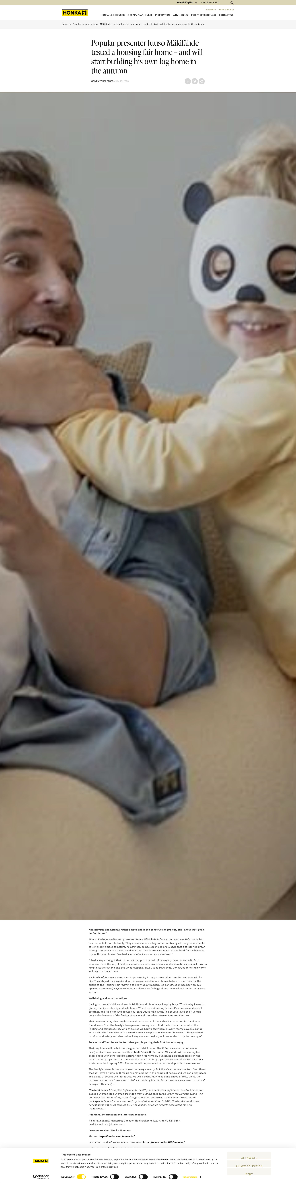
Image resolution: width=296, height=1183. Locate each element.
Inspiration (162, 15)
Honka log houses (113, 15)
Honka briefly (226, 9)
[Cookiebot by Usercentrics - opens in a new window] (40, 1177)
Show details (190, 1177)
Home (65, 24)
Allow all (249, 1158)
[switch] (114, 1176)
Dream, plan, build (140, 15)
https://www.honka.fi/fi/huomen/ (164, 1142)
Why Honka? (180, 15)
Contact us (226, 15)
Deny (249, 1174)
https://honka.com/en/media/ (117, 1136)
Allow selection (249, 1166)
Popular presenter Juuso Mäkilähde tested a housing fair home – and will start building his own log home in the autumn (138, 24)
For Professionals (203, 15)
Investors (211, 9)
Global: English (185, 2)
